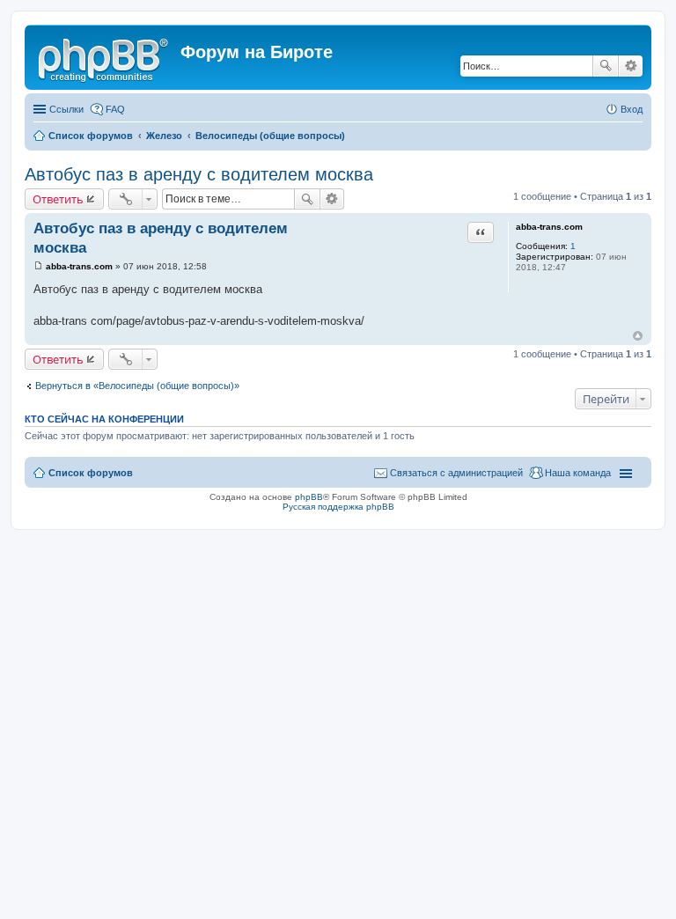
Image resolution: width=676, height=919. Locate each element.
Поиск (605, 66)
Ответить (58, 199)
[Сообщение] (38, 266)
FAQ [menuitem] (115, 109)
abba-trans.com (549, 227)
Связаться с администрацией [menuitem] (456, 472)
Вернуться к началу (638, 336)
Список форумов (90, 135)
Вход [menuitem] (632, 109)
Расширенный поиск (631, 66)
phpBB (309, 497)
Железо (164, 135)
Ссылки (66, 109)
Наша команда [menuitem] (578, 472)
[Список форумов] (104, 57)
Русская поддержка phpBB (338, 506)
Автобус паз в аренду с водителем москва (199, 174)
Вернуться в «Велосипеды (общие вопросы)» (137, 385)
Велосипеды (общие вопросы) (270, 135)
